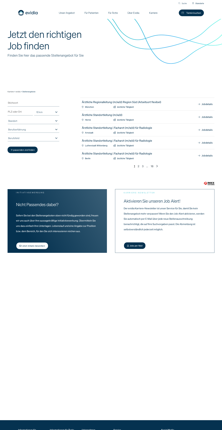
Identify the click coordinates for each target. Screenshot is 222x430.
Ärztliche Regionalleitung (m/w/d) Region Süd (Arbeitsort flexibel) (121, 102)
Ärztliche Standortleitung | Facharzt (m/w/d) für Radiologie (117, 127)
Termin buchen (193, 12)
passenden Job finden (24, 149)
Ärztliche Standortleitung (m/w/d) (102, 115)
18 (152, 166)
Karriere (11, 91)
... (147, 166)
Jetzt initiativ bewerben (33, 245)
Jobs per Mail (136, 245)
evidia (18, 91)
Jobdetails (207, 104)
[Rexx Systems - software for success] (209, 183)
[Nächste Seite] (157, 166)
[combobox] (46, 112)
